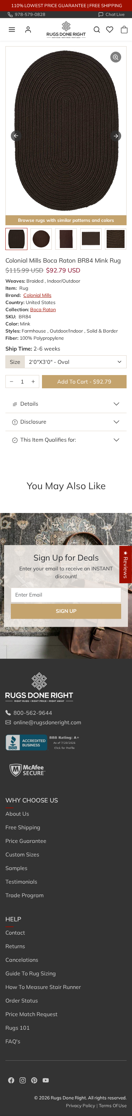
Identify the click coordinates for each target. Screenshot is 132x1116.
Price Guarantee (25, 840)
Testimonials (21, 881)
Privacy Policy (80, 1105)
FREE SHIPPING (105, 5)
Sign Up (66, 611)
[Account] (28, 29)
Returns (15, 946)
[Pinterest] (34, 1079)
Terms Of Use (113, 1105)
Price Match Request (31, 1014)
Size (15, 361)
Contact (15, 932)
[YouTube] (45, 1079)
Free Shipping (22, 827)
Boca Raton (43, 309)
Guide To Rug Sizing (30, 973)
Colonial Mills (37, 295)
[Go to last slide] (16, 135)
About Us (17, 813)
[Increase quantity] (33, 381)
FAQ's (12, 1041)
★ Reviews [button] (126, 564)
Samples (16, 868)
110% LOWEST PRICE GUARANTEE (48, 5)
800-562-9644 (33, 712)
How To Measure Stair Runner (43, 987)
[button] (12, 29)
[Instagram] (22, 1079)
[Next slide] (115, 135)
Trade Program (24, 895)
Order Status (21, 1000)
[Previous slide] (14, 496)
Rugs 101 (17, 1027)
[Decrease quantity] (11, 381)
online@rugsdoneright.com (47, 722)
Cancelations (21, 959)
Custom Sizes (22, 854)
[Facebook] (11, 1079)
